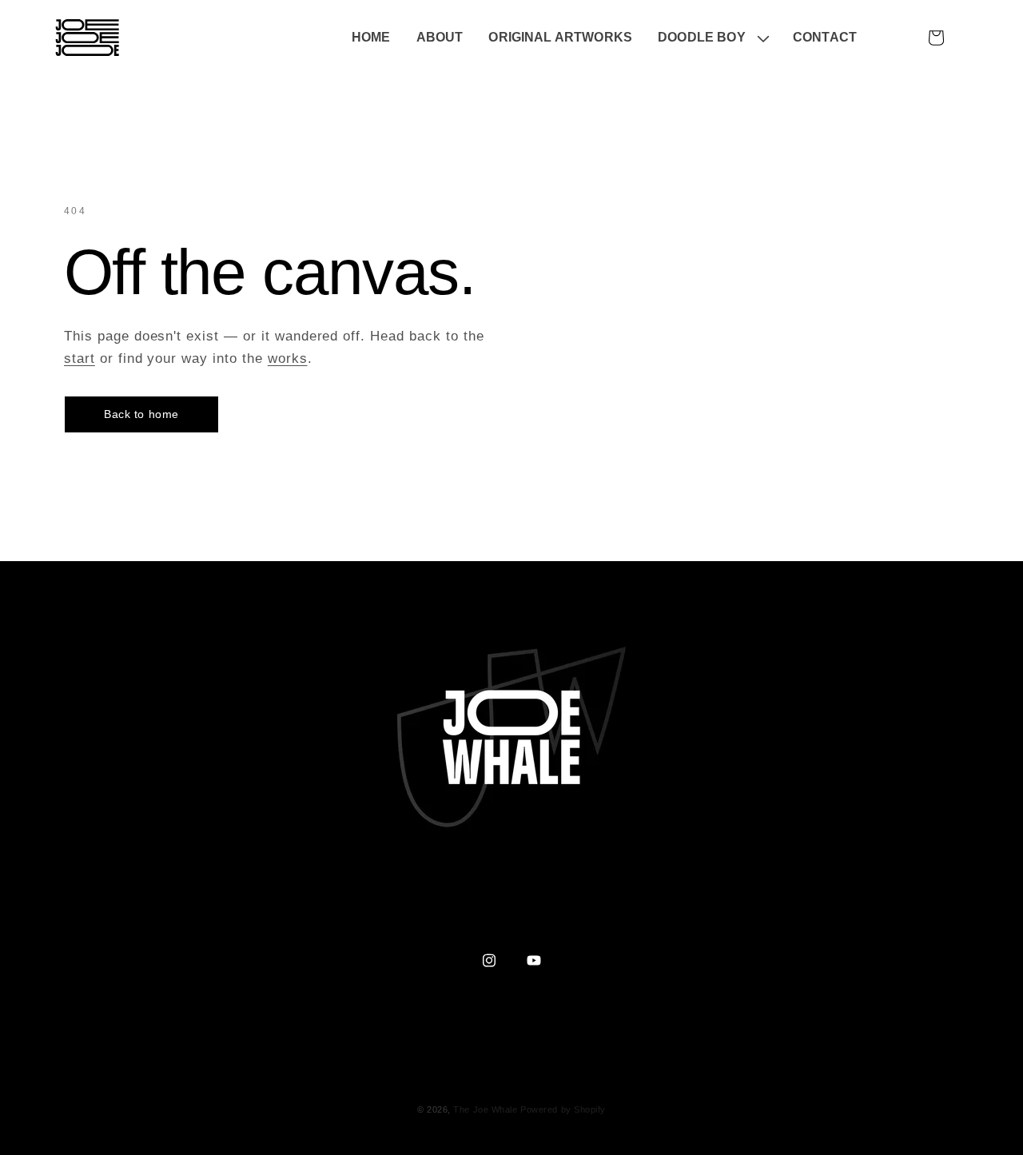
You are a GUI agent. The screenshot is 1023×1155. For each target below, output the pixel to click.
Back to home (141, 414)
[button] (712, 38)
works (288, 358)
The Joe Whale (485, 1109)
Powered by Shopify (563, 1109)
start (79, 358)
